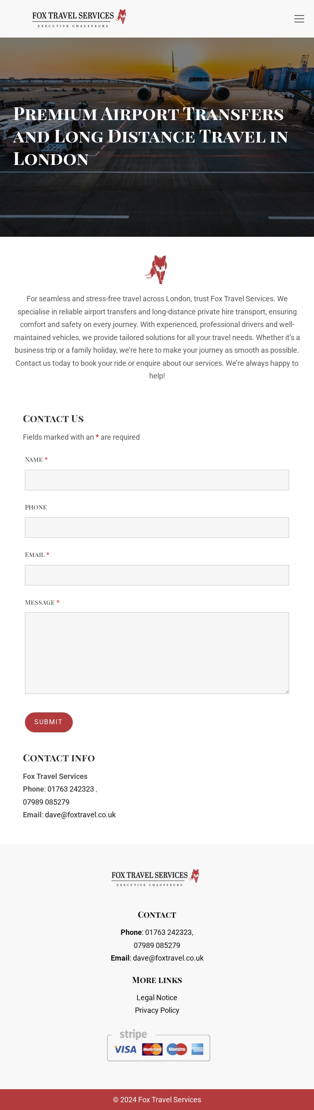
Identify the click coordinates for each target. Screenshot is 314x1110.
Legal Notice (157, 997)
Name (36, 459)
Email (37, 554)
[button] (299, 19)
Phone (36, 507)
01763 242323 (70, 789)
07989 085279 (46, 802)
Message (42, 602)
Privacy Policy (157, 1010)
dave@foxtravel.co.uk (80, 814)
